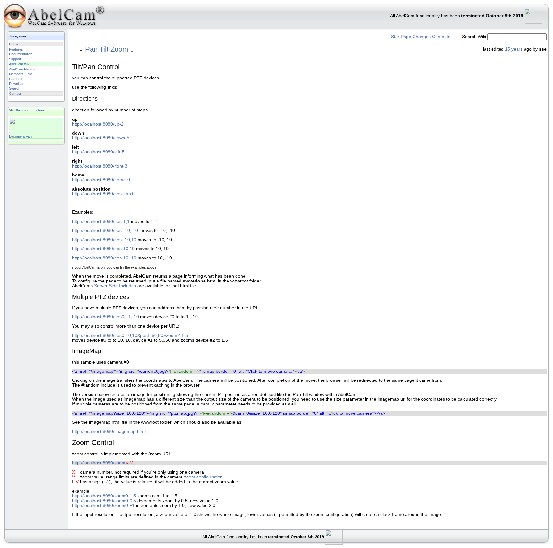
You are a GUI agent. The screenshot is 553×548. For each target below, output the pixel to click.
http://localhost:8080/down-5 (100, 137)
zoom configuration (203, 477)
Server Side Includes (115, 285)
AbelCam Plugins (22, 69)
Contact (15, 93)
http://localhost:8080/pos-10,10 (103, 248)
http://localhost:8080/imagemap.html (109, 431)
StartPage (401, 36)
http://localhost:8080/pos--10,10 (104, 239)
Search (14, 88)
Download (16, 84)
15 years (514, 49)
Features (16, 49)
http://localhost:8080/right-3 (99, 166)
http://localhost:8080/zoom (98, 463)
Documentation (20, 54)
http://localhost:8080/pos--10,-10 (105, 230)
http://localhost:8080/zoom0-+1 (103, 505)
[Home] (52, 17)
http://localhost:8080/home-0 (101, 179)
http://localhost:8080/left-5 (98, 152)
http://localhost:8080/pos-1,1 (101, 221)
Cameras (16, 79)
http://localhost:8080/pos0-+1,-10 (105, 317)
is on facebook (27, 110)
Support (15, 59)
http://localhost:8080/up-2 (98, 124)
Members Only (20, 74)
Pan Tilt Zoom (106, 49)
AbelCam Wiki (19, 64)
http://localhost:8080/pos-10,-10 (104, 258)
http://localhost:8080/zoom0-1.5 (104, 496)
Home (13, 44)
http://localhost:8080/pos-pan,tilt (104, 194)
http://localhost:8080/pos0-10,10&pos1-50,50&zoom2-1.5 (130, 335)
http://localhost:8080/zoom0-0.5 (104, 500)
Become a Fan (20, 136)
